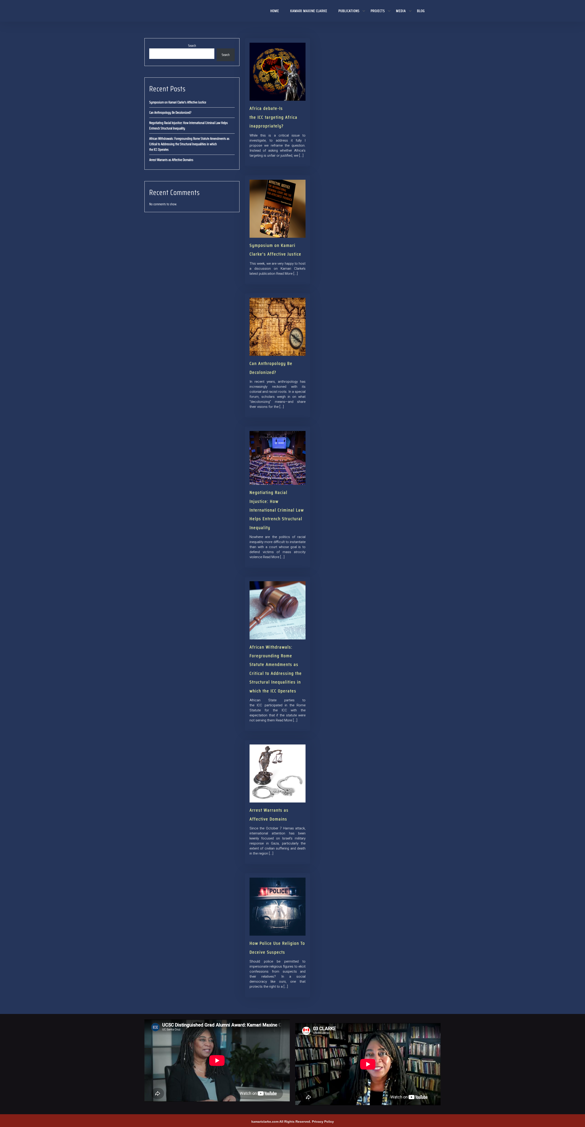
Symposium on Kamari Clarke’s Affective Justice (177, 102)
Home (274, 11)
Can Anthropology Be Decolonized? (170, 112)
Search (192, 45)
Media (401, 11)
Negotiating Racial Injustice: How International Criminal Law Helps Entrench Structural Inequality (277, 510)
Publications (348, 11)
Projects (378, 11)
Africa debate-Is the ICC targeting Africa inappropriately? (274, 117)
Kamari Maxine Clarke (308, 11)
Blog (421, 11)
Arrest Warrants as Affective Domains (171, 160)
